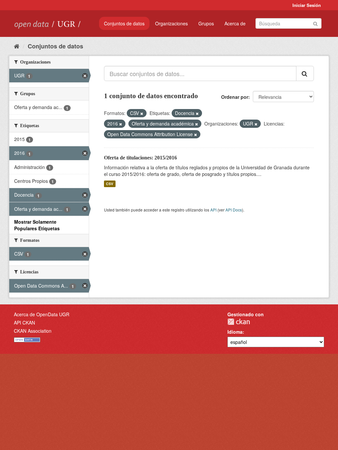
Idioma (235, 331)
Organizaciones (171, 23)
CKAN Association (32, 330)
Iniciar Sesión (306, 5)
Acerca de (235, 23)
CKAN (238, 321)
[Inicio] (16, 46)
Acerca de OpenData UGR (41, 314)
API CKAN (24, 322)
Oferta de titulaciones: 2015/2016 (140, 157)
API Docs (233, 209)
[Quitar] (141, 113)
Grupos (206, 23)
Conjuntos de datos (124, 23)
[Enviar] (315, 23)
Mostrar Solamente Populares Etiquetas (37, 225)
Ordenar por (234, 97)
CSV (109, 183)
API (213, 209)
